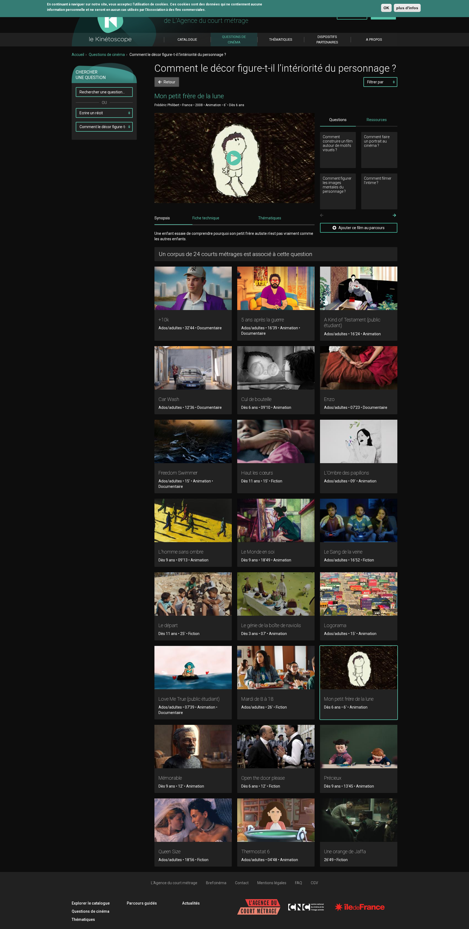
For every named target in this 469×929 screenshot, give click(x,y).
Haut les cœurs (257, 473)
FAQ (298, 883)
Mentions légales (271, 883)
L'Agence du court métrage (174, 883)
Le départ (168, 625)
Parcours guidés (142, 903)
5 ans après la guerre (262, 320)
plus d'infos (407, 8)
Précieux (332, 778)
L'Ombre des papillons (346, 473)
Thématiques (83, 919)
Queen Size (169, 851)
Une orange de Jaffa (345, 851)
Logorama (335, 625)
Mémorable (170, 778)
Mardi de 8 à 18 (257, 699)
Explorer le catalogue (91, 903)
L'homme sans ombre (181, 552)
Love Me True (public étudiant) (189, 699)
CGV (314, 883)
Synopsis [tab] (162, 218)
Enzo (329, 399)
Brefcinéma (216, 883)
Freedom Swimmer (178, 473)
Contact (242, 883)
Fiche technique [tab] (205, 218)
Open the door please (263, 778)
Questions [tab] (338, 120)
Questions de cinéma (107, 54)
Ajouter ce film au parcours (361, 228)
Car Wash (169, 399)
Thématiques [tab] (269, 218)
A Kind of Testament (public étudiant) (352, 322)
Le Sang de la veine (343, 552)
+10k (164, 320)
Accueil (78, 54)
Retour (169, 82)
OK (386, 8)
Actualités (191, 903)
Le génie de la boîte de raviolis (271, 625)
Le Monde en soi (257, 552)
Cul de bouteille (256, 399)
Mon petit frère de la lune (348, 699)
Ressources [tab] (377, 120)
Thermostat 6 (255, 851)
